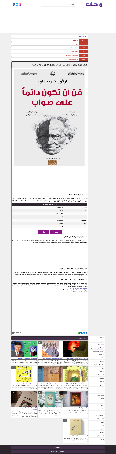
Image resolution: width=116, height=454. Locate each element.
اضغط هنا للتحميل (83, 275)
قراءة (43, 232)
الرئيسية (85, 36)
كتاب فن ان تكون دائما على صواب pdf (79, 288)
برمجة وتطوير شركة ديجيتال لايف (58, 451)
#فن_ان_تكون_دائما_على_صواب (80, 291)
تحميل (56, 232)
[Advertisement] (58, 21)
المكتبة (80, 36)
